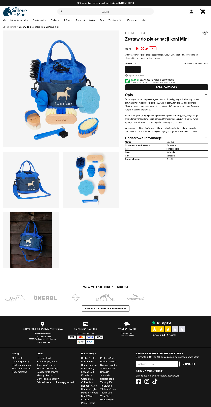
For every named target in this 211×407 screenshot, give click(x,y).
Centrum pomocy (20, 361)
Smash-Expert (107, 368)
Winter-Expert (107, 399)
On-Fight (85, 399)
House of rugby (89, 389)
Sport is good (107, 378)
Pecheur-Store (107, 358)
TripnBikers (106, 392)
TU (132, 69)
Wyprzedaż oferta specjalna (15, 20)
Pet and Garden (108, 361)
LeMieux (135, 32)
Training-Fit (106, 382)
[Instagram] (147, 382)
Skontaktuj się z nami (42, 333)
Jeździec (68, 20)
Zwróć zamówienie (127, 335)
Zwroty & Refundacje (47, 368)
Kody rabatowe (19, 371)
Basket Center (88, 358)
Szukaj (105, 11)
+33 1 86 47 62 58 (43, 342)
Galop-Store (87, 378)
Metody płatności (45, 375)
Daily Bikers (87, 361)
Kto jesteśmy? (44, 358)
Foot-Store (86, 375)
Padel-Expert (88, 403)
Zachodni (80, 20)
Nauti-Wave (87, 396)
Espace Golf (87, 371)
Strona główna (9, 26)
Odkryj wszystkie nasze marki (105, 308)
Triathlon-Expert (108, 389)
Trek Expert (106, 385)
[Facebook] (139, 382)
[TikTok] (155, 382)
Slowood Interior (108, 365)
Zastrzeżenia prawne (47, 371)
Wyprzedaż (132, 20)
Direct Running (89, 365)
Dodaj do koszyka (166, 87)
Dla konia (55, 20)
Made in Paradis (89, 392)
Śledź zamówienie (21, 365)
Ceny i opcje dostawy (48, 378)
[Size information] (135, 64)
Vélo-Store (105, 396)
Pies (102, 20)
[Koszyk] (203, 11)
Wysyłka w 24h (115, 20)
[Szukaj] (61, 11)
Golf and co (87, 382)
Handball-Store (89, 385)
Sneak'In (104, 371)
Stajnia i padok (39, 20)
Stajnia (92, 20)
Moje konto (17, 358)
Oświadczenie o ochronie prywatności (56, 382)
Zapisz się (189, 364)
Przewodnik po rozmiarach (196, 63)
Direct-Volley (87, 368)
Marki (144, 20)
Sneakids (105, 375)
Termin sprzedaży (46, 365)
